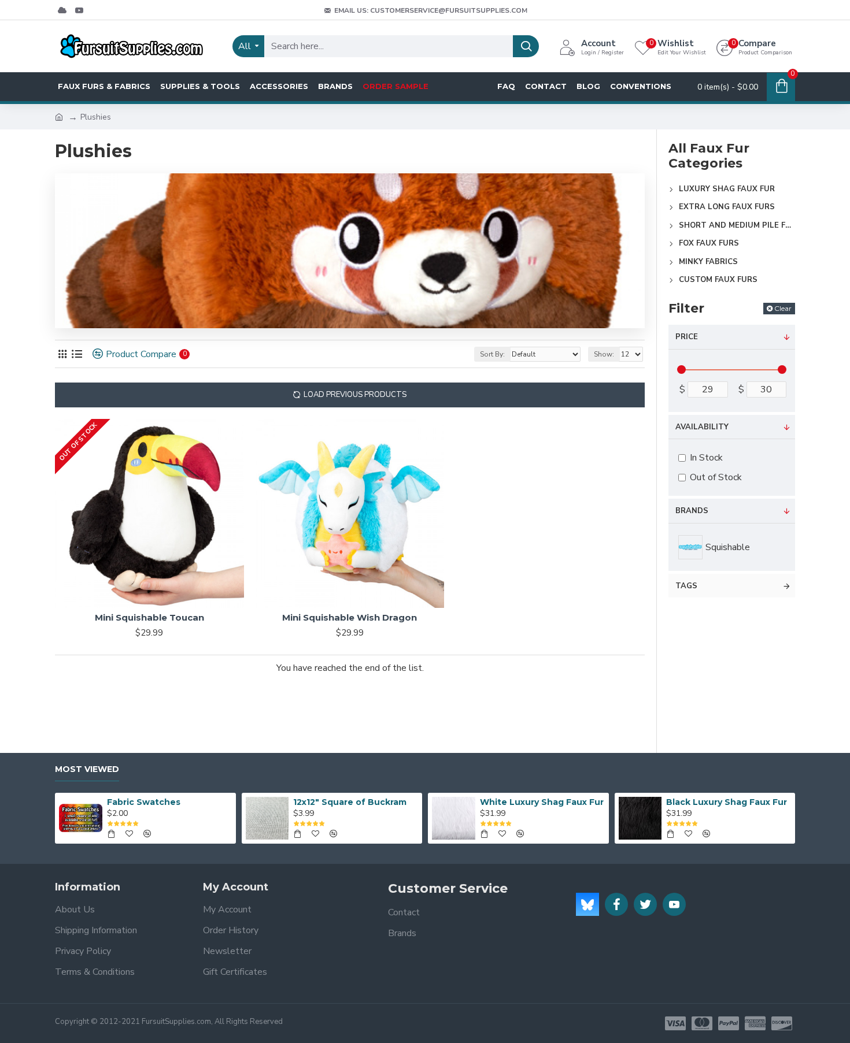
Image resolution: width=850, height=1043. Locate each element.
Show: (604, 354)
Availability (702, 427)
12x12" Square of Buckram (349, 802)
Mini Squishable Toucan (149, 617)
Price (686, 337)
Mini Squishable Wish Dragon (349, 617)
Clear (783, 308)
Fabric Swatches (143, 802)
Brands (691, 511)
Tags (686, 586)
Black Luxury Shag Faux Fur (726, 802)
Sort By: (492, 354)
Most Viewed (87, 769)
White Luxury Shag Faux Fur (542, 802)
